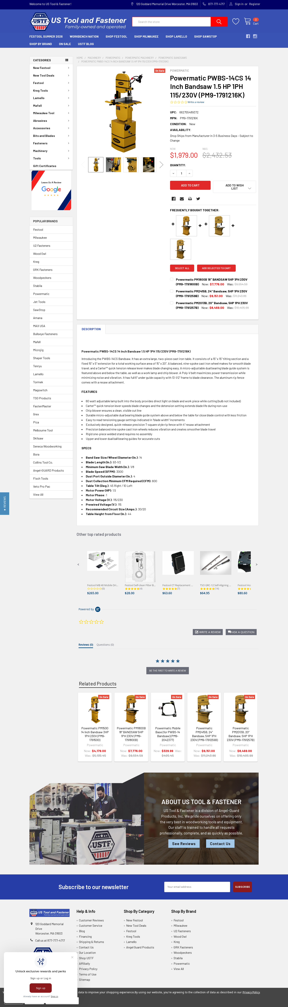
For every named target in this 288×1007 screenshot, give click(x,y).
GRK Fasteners (43, 269)
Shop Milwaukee (146, 36)
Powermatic (41, 294)
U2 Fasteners (41, 245)
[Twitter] (198, 198)
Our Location (87, 952)
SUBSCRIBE (242, 887)
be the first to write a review (167, 670)
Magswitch (40, 390)
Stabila (37, 285)
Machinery (40, 151)
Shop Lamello (176, 36)
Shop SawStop (205, 36)
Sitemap (84, 979)
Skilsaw (38, 438)
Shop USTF (86, 958)
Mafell (37, 105)
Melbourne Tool (43, 430)
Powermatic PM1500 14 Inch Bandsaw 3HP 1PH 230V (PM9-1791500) (95, 734)
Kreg (36, 261)
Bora (36, 454)
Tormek (38, 382)
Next (161, 165)
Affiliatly (84, 963)
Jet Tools (39, 302)
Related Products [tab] (97, 683)
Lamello (38, 98)
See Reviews (184, 843)
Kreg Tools (40, 90)
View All (38, 494)
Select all (182, 268)
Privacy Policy (88, 969)
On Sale (65, 44)
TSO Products (42, 398)
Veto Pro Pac (41, 486)
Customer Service (90, 925)
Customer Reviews (91, 920)
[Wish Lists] (238, 21)
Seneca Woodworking (47, 446)
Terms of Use (87, 974)
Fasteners (40, 143)
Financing (85, 936)
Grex (36, 414)
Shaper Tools (41, 358)
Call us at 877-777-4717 (50, 940)
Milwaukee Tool (43, 113)
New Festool (41, 68)
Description (91, 329)
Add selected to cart (216, 268)
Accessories (41, 128)
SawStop (39, 310)
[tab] (86, 645)
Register (254, 4)
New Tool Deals (43, 75)
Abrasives (40, 120)
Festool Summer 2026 (46, 36)
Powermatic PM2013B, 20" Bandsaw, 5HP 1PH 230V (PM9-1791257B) (240, 734)
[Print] (190, 198)
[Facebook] (173, 198)
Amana (37, 318)
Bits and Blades (44, 135)
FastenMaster (42, 406)
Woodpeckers (42, 277)
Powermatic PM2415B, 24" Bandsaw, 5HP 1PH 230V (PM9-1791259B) (204, 734)
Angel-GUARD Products (48, 470)
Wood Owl (39, 253)
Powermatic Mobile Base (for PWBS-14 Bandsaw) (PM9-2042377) (167, 734)
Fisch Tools (40, 478)
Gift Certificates (44, 166)
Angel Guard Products (140, 947)
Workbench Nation (84, 36)
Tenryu (37, 366)
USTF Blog (86, 44)
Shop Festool (116, 36)
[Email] (181, 198)
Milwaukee (40, 237)
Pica (36, 422)
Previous (83, 165)
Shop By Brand (40, 44)
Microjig (38, 350)
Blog (82, 931)
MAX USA (39, 326)
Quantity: (178, 165)
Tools (37, 158)
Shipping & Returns (91, 942)
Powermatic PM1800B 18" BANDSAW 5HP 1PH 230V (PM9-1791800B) (131, 734)
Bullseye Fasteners (45, 334)
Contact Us (220, 843)
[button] (51, 190)
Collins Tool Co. (43, 462)
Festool (38, 83)
